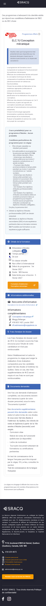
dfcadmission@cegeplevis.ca (24, 325)
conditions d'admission (25, 18)
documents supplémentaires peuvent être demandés (21, 411)
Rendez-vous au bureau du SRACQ (17, 577)
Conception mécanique (22, 316)
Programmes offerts (30, 34)
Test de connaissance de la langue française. (22, 469)
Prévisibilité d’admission (13, 562)
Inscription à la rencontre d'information (22, 305)
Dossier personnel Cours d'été (16, 560)
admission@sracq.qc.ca (13, 569)
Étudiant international (12, 564)
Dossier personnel (11, 557)
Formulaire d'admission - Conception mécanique (20, 285)
